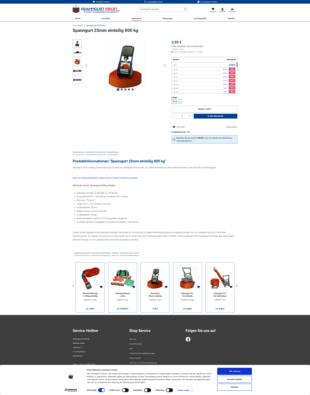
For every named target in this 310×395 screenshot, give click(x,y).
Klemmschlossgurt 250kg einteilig (90, 294)
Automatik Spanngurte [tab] (101, 253)
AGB (131, 349)
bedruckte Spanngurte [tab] (129, 253)
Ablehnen (235, 387)
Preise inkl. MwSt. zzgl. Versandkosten (187, 46)
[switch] (125, 390)
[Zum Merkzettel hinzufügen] (178, 127)
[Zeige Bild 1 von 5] (118, 89)
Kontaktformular (135, 344)
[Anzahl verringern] (174, 116)
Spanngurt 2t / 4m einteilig (187, 294)
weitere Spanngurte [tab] (82, 253)
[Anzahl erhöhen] (190, 116)
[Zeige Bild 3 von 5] (125, 89)
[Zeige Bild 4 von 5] (129, 89)
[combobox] (161, 9)
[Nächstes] (165, 66)
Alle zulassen (234, 371)
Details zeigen (183, 390)
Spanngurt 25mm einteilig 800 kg (155, 294)
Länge (179, 97)
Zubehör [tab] (115, 253)
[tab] (78, 152)
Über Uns (132, 339)
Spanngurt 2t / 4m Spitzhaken (219, 294)
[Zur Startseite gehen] (96, 9)
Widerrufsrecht (135, 358)
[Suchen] (185, 9)
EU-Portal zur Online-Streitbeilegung (143, 363)
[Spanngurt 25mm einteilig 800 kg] (125, 66)
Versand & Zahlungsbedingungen (142, 353)
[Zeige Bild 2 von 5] (122, 89)
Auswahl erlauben (234, 379)
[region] (119, 66)
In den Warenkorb (215, 116)
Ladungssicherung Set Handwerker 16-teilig (122, 294)
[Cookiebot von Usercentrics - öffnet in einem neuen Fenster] (70, 390)
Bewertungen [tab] (112, 152)
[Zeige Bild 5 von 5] (133, 89)
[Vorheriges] (86, 66)
